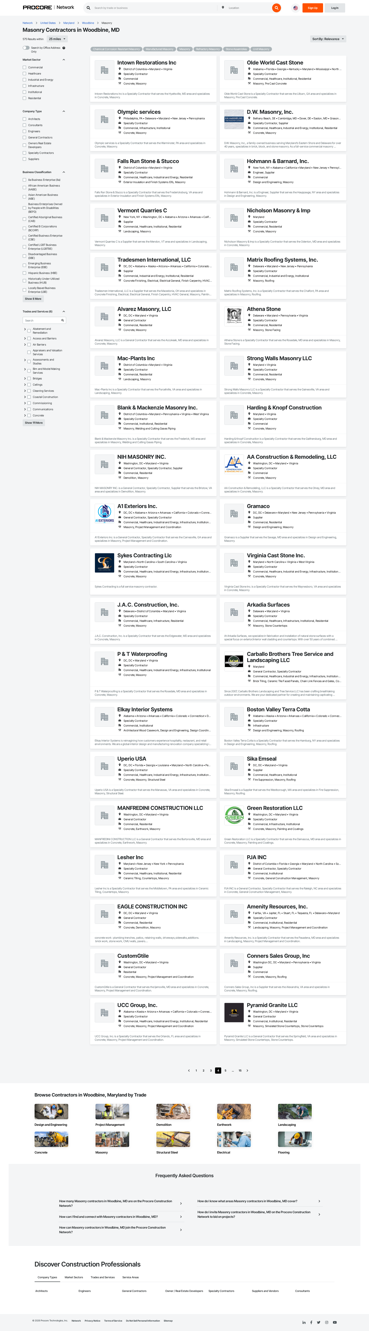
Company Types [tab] (47, 1277)
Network (65, 7)
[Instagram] (326, 1322)
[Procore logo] (37, 8)
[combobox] (249, 8)
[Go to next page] (247, 1070)
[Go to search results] (62, 320)
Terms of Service (113, 1320)
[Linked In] (304, 1322)
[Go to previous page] (189, 1070)
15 (240, 1070)
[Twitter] (318, 1322)
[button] (24, 67)
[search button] (276, 7)
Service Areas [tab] (130, 1277)
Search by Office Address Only (45, 49)
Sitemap (168, 1320)
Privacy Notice (92, 1320)
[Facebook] (311, 1323)
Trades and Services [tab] (103, 1277)
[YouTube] (335, 1322)
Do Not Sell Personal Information (143, 1320)
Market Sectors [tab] (74, 1277)
